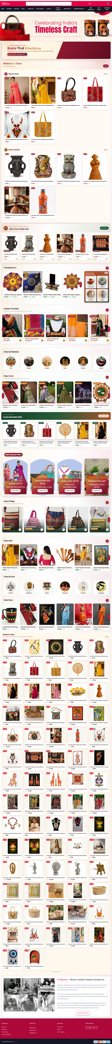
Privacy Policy (5, 1032)
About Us (4, 1027)
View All (105, 66)
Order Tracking (60, 1032)
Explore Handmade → (103, 416)
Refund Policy (33, 1028)
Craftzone (15, 1041)
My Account (60, 1027)
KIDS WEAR (98, 8)
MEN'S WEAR (67, 8)
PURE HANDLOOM (91, 8)
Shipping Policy (33, 1033)
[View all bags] (107, 502)
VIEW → (17, 259)
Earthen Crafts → (104, 228)
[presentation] (3, 26)
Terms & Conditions (6, 1034)
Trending (9, 8)
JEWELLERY (31, 8)
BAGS (23, 8)
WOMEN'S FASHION (78, 8)
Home (2, 8)
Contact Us (4, 1029)
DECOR (49, 8)
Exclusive (16, 8)
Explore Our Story (83, 1013)
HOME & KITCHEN (58, 8)
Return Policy (33, 1030)
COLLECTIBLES (39, 8)
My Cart (59, 1029)
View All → (106, 74)
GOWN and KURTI (107, 8)
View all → (107, 636)
